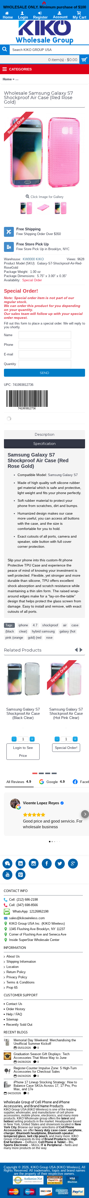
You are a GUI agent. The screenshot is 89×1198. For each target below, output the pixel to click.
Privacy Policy (16, 977)
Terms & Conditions (20, 982)
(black (9, 631)
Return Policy (16, 972)
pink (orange (14, 637)
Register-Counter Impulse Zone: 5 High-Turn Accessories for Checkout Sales (45, 1070)
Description (44, 434)
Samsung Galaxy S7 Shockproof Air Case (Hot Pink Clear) (66, 713)
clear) (23, 631)
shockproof (50, 625)
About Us (13, 956)
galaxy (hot (67, 631)
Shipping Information (21, 961)
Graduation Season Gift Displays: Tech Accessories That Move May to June (41, 1055)
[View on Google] (15, 803)
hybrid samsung (43, 631)
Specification (44, 443)
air (65, 625)
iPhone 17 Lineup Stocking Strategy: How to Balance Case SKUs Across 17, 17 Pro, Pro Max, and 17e (45, 1086)
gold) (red (34, 637)
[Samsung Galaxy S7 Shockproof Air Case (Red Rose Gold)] (27, 207)
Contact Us (14, 1004)
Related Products (23, 650)
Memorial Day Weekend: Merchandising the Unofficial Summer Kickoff (45, 1042)
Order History (15, 1009)
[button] (4, 814)
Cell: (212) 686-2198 (23, 899)
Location (12, 967)
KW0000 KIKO (33, 259)
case (74, 625)
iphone (23, 625)
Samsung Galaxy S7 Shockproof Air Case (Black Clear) (23, 713)
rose (49, 637)
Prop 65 (12, 987)
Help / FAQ (14, 1014)
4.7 (35, 625)
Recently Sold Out (19, 1024)
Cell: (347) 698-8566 (23, 905)
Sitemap (12, 1019)
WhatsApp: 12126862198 (30, 911)
